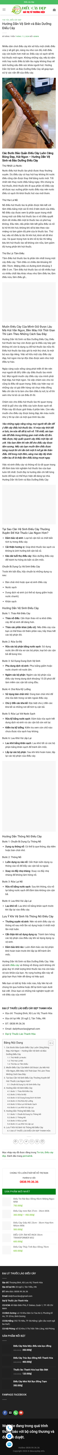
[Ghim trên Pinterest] (37, 1141)
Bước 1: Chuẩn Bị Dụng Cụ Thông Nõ (26, 1114)
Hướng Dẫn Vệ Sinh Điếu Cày (19, 1088)
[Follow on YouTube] (21, 1412)
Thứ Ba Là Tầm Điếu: (19, 1064)
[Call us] (15, 1412)
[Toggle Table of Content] (49, 1043)
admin (36, 36)
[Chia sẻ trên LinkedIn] (42, 1141)
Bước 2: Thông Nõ (18, 1117)
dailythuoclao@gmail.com (20, 1296)
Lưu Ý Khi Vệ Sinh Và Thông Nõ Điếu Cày (24, 1127)
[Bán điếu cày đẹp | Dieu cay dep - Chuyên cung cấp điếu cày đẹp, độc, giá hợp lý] (29, 10)
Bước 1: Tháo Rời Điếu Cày (22, 1091)
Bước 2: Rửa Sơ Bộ (18, 1094)
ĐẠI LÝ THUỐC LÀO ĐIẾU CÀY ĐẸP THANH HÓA (30, 1131)
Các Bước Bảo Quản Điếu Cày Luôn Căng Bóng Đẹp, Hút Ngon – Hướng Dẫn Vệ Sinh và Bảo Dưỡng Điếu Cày (27, 1051)
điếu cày (14, 965)
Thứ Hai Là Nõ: (17, 1061)
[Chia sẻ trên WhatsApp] (15, 1141)
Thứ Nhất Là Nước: (18, 1057)
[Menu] (4, 9)
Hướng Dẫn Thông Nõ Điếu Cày (20, 1111)
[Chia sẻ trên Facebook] (20, 1141)
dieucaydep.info (37, 1451)
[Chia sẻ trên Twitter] (26, 1141)
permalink (27, 1156)
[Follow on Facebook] (5, 1412)
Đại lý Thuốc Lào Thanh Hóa (20, 1034)
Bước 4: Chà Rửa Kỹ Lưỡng (22, 1101)
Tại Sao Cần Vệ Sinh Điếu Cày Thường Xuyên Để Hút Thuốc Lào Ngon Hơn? (28, 1079)
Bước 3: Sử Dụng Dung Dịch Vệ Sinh (26, 1098)
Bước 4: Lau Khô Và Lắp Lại (22, 1124)
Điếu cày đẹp (15, 20)
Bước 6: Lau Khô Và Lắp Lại (22, 1107)
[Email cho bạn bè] (31, 1141)
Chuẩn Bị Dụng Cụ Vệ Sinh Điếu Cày (25, 1084)
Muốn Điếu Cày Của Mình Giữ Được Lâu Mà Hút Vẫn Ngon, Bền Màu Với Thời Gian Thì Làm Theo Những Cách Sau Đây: (28, 1071)
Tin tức (5, 20)
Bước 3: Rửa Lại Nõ (19, 1121)
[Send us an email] (10, 1412)
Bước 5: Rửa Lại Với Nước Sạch (24, 1104)
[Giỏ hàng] (54, 9)
